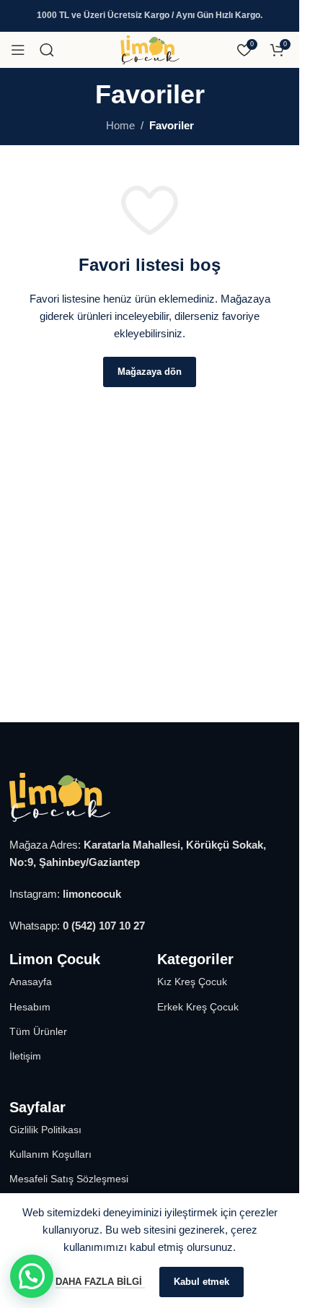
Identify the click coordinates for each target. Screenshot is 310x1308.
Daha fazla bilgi (100, 1281)
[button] (31, 1276)
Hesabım (29, 1007)
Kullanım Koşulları (50, 1154)
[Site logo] (150, 60)
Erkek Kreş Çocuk (198, 1007)
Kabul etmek (201, 1281)
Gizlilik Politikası (45, 1129)
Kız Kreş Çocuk (192, 981)
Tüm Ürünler (38, 1031)
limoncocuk (92, 894)
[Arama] (46, 49)
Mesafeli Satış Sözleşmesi (68, 1178)
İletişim (25, 1056)
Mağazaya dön (150, 371)
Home (120, 125)
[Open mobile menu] (18, 49)
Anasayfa (30, 981)
